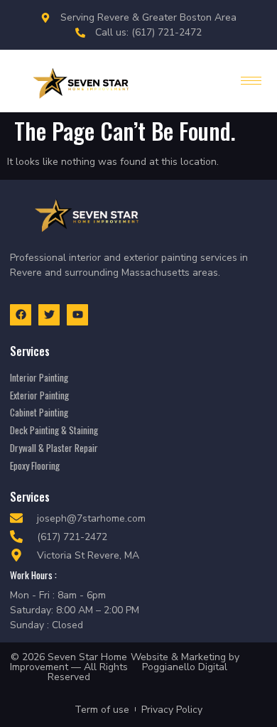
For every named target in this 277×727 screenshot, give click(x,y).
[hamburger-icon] (251, 80)
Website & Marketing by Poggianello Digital (185, 662)
